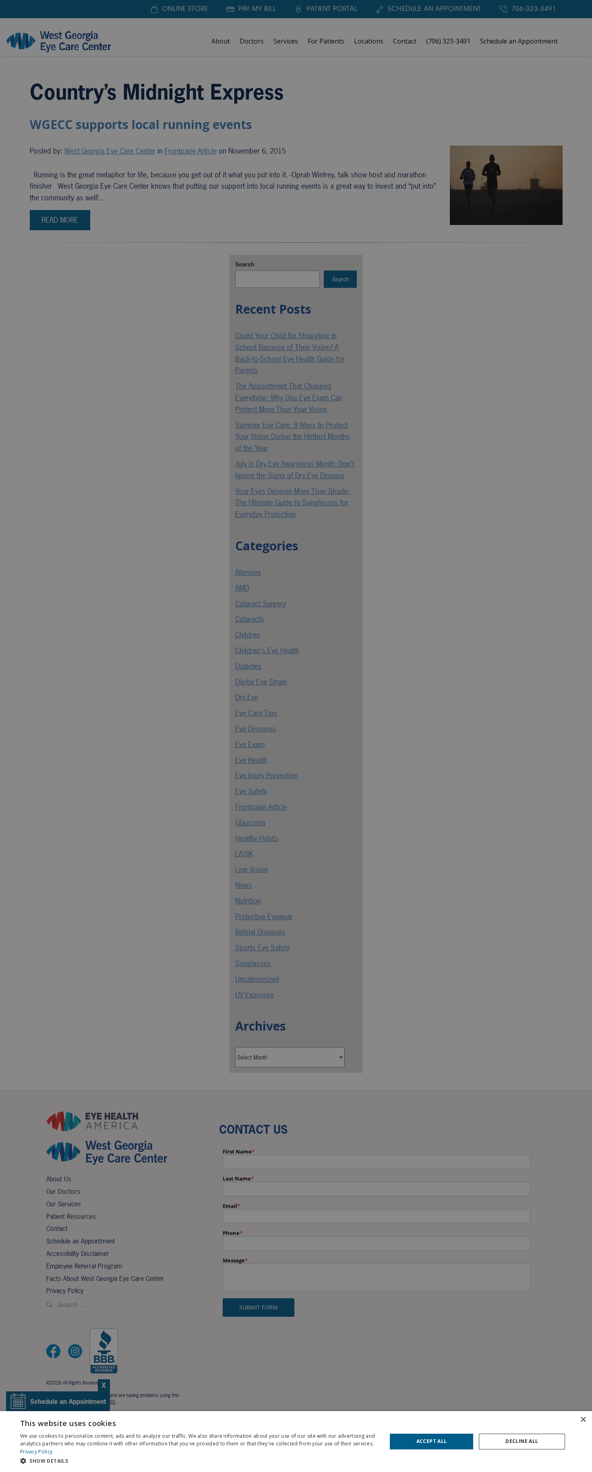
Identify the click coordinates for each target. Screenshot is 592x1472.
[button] (198, 1461)
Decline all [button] (521, 1441)
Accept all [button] (431, 1441)
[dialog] (296, 1441)
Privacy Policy (36, 1451)
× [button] (583, 1420)
